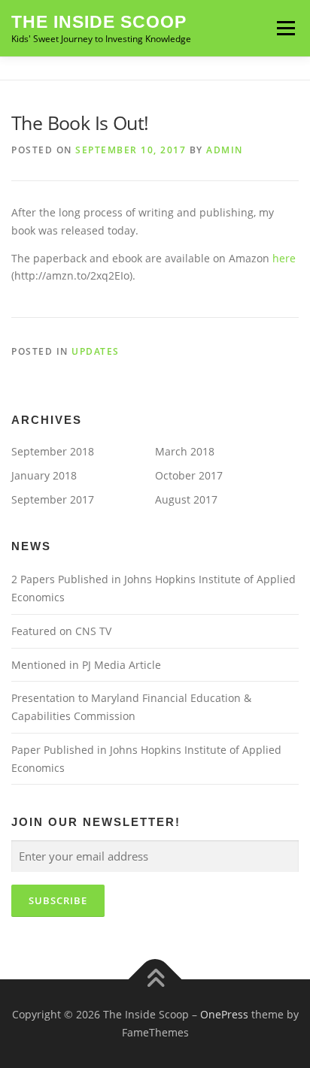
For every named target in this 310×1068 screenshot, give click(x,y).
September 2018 (52, 451)
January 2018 (44, 475)
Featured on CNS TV (61, 631)
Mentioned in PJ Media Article (86, 665)
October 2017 (189, 475)
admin (224, 150)
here (284, 258)
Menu (285, 28)
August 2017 (186, 499)
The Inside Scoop (99, 22)
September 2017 (52, 499)
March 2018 (184, 451)
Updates (95, 351)
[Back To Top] (155, 979)
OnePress (224, 1014)
